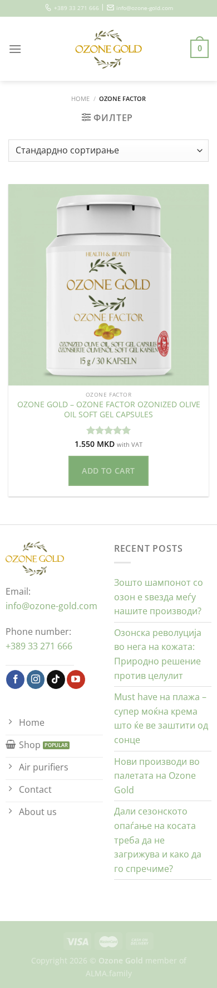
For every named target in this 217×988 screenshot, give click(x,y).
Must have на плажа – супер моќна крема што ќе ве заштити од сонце (161, 718)
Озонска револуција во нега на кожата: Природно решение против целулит (157, 654)
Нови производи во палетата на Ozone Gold (157, 775)
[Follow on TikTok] (56, 679)
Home (80, 98)
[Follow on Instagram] (36, 679)
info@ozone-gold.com (144, 8)
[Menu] (15, 48)
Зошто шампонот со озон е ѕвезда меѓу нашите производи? (158, 596)
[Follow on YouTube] (76, 679)
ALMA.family (109, 973)
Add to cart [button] (108, 470)
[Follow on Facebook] (15, 679)
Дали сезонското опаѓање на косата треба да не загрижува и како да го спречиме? (157, 839)
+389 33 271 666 (76, 8)
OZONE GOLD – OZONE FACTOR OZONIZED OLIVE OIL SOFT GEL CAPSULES (108, 409)
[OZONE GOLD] (109, 49)
